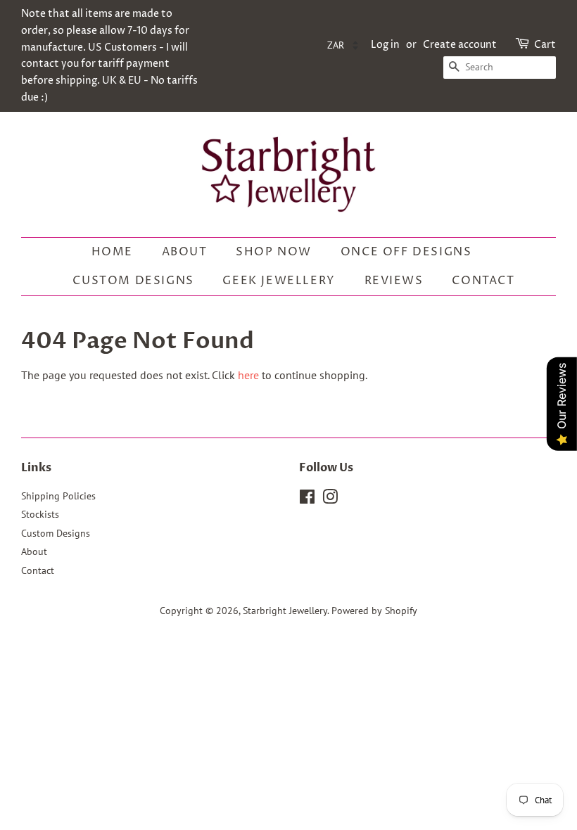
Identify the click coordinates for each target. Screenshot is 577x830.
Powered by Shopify (374, 610)
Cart (545, 44)
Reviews (394, 280)
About (185, 252)
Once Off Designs (406, 252)
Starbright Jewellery (285, 610)
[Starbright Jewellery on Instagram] (330, 499)
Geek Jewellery (278, 280)
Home (112, 252)
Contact (483, 280)
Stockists (40, 514)
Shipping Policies (58, 496)
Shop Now (274, 252)
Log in (385, 44)
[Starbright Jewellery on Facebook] (307, 499)
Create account (460, 44)
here (248, 375)
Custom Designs (133, 280)
